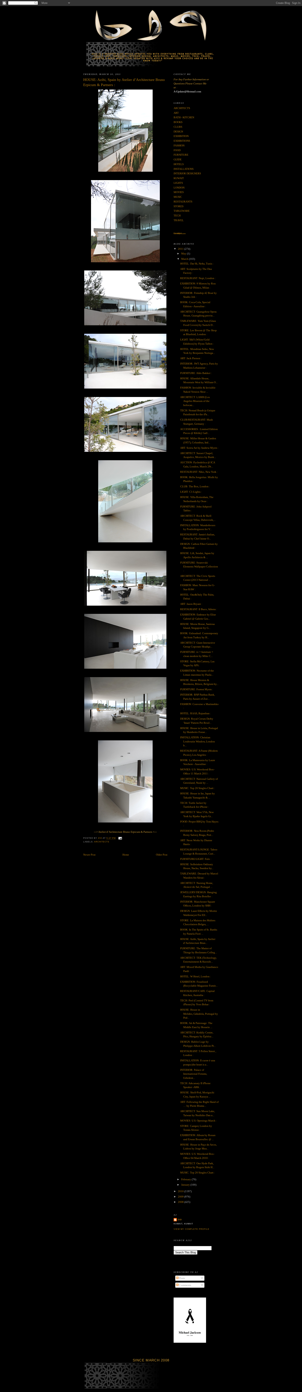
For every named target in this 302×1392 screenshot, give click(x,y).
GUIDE (178, 159)
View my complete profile (191, 1229)
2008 (181, 1201)
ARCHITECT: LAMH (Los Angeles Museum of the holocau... (195, 401)
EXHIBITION (181, 136)
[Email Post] (120, 838)
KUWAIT (179, 178)
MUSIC (178, 196)
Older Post (161, 854)
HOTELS (179, 164)
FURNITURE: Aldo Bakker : (196, 373)
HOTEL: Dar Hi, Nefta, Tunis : (197, 263)
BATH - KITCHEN (184, 117)
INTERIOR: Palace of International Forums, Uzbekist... (193, 1073)
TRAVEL (179, 220)
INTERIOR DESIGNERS (187, 173)
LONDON (179, 187)
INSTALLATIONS (184, 168)
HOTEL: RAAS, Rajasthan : (195, 713)
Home (125, 854)
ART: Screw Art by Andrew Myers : (199, 447)
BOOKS (178, 122)
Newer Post (89, 854)
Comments (185, 1285)
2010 (181, 1191)
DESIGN (178, 131)
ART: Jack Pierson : (191, 358)
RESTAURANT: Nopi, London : (198, 278)
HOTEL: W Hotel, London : (195, 976)
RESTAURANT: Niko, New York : (199, 471)
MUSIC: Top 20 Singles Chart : (197, 788)
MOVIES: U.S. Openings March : (198, 1120)
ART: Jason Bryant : (191, 603)
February (186, 1179)
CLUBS (178, 126)
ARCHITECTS (101, 842)
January (185, 1184)
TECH (177, 215)
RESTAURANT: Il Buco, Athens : (198, 609)
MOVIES (179, 192)
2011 (181, 248)
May (184, 253)
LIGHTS (178, 182)
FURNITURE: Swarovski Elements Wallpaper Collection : (199, 566)
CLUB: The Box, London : (195, 486)
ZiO (180, 1219)
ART (176, 112)
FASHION (179, 145)
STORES (178, 206)
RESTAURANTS (183, 201)
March (185, 258)
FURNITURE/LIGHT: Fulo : (195, 859)
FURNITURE (181, 154)
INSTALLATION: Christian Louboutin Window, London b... (197, 741)
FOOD (177, 150)
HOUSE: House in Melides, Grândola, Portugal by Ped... (199, 1013)
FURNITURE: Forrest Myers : (196, 689)
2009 (181, 1196)
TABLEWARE (182, 210)
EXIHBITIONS (182, 140)
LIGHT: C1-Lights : (191, 491)
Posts (182, 1278)
